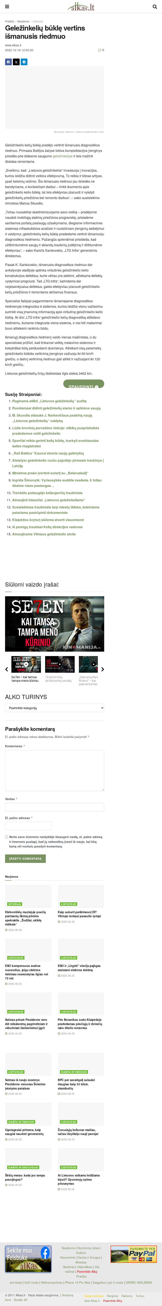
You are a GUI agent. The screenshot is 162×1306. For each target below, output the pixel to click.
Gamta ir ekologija (23, 1167)
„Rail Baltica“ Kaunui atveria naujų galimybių (48, 453)
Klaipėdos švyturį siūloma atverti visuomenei (48, 519)
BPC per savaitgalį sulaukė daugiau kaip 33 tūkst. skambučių (76, 1084)
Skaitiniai (69, 1267)
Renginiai (112, 1296)
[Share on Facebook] (8, 62)
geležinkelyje (63, 156)
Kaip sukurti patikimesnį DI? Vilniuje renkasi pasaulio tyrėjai (79, 914)
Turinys (140, 1296)
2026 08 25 (14, 984)
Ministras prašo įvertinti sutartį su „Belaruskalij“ (50, 473)
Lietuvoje (37, 21)
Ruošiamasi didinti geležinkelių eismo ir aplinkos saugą (56, 408)
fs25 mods (31, 1282)
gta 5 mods (116, 1282)
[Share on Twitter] (16, 62)
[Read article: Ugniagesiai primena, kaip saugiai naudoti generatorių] (28, 1114)
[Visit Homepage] (80, 6)
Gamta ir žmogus (74, 1071)
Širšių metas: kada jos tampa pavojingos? (25, 1177)
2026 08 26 (14, 930)
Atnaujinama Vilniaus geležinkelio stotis (44, 534)
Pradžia (9, 21)
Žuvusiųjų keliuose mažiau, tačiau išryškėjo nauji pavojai (78, 1132)
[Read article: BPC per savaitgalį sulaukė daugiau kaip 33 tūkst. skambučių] (81, 1064)
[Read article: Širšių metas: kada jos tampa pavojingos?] (28, 1159)
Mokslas (81, 1262)
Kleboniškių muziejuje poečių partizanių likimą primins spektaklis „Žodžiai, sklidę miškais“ (25, 918)
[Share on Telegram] (24, 62)
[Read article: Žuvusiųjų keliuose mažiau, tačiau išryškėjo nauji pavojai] (81, 1114)
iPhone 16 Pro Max (77, 1282)
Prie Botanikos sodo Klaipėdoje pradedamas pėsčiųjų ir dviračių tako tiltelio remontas (80, 1023)
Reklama (127, 1296)
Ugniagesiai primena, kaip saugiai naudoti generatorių (24, 1132)
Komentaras (15, 746)
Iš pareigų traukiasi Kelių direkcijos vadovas (47, 526)
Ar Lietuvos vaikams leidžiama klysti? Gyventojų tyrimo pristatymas (79, 1179)
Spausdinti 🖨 (84, 386)
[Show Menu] (7, 6)
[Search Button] (155, 6)
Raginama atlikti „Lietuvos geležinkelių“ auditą (49, 400)
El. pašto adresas (19, 818)
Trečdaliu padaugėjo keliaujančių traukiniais (47, 492)
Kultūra (81, 1253)
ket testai (16, 1282)
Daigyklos (99, 1282)
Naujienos (23, 21)
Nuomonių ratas (88, 1248)
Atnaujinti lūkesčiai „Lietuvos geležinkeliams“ (48, 499)
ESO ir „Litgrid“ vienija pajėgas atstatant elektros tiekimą (79, 968)
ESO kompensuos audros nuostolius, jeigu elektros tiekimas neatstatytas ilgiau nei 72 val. (26, 972)
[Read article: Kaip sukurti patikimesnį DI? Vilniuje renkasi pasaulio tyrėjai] (81, 896)
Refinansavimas (51, 1282)
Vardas (11, 799)
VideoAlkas (84, 1267)
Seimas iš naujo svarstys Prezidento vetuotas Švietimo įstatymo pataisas (25, 1084)
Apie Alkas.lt (92, 1301)
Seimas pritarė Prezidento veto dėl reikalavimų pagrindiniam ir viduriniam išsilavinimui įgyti (26, 1023)
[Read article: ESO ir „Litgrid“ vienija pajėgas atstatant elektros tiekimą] (81, 950)
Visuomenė (67, 1257)
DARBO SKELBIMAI (139, 1282)
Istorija (14, 904)
